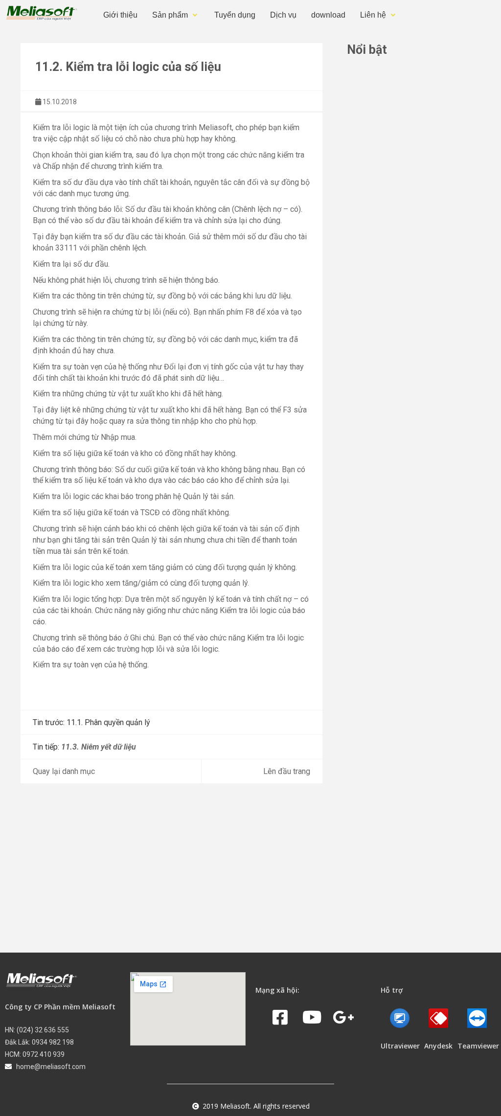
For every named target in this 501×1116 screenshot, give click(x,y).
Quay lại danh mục (64, 771)
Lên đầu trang (286, 771)
